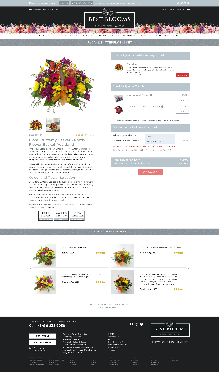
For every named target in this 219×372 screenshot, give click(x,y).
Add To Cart (150, 172)
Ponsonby (134, 362)
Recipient (59, 36)
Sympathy (128, 36)
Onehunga (134, 360)
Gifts (73, 36)
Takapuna (154, 364)
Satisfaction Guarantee (118, 345)
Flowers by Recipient (72, 339)
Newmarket (114, 364)
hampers (182, 342)
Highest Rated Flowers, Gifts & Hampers (80, 350)
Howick (92, 358)
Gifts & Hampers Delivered (74, 345)
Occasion (43, 36)
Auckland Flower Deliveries (75, 334)
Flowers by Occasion (72, 337)
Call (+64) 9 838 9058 (47, 325)
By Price (86, 36)
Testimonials (161, 36)
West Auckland (176, 360)
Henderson (73, 364)
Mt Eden (113, 358)
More (176, 36)
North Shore (135, 358)
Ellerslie (72, 358)
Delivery (144, 36)
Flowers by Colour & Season (75, 342)
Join (171, 9)
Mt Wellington (115, 360)
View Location (42, 342)
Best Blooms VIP (115, 342)
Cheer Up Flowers (37, 207)
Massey (92, 364)
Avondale (52, 362)
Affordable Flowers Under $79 (65, 205)
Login (163, 9)
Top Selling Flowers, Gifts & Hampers (78, 347)
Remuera (154, 358)
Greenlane (73, 362)
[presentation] (30, 269)
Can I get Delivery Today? (158, 150)
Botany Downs (54, 364)
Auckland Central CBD (56, 360)
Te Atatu (174, 358)
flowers (158, 342)
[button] (150, 95)
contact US (183, 9)
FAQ (110, 339)
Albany (51, 358)
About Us (112, 350)
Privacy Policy (114, 347)
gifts (170, 342)
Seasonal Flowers (107, 36)
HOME (111, 334)
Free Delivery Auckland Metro (127, 150)
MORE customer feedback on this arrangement (109, 306)
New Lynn (113, 362)
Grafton (72, 360)
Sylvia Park (155, 362)
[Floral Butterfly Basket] (36, 125)
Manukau (93, 360)
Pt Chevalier (135, 364)
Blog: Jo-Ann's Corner (72, 353)
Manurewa (93, 362)
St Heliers (154, 360)
